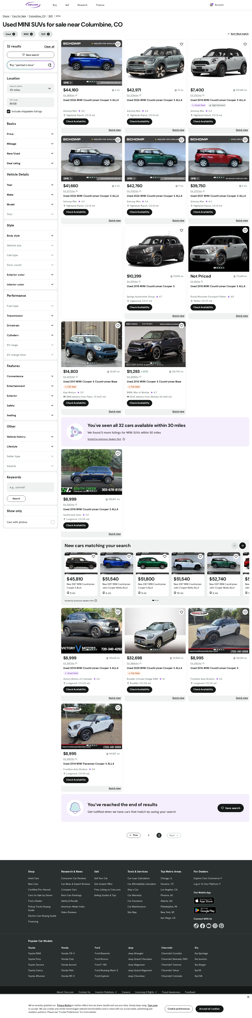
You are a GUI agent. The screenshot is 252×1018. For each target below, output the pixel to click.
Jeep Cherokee (136, 976)
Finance (100, 5)
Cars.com (153, 1005)
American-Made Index (73, 906)
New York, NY (167, 912)
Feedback (190, 992)
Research (82, 5)
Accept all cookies (209, 1008)
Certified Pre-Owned (39, 889)
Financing (33, 921)
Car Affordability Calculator (142, 883)
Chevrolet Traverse (171, 964)
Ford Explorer (102, 976)
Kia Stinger (200, 964)
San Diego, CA (168, 917)
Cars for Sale (19, 16)
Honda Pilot (67, 970)
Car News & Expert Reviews (75, 883)
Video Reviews (68, 912)
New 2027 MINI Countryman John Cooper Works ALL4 (116, 586)
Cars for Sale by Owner (40, 895)
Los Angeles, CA (169, 889)
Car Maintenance (137, 906)
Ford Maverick (102, 953)
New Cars (33, 883)
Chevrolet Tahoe (170, 970)
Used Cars (33, 878)
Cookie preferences (179, 1008)
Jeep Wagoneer (136, 964)
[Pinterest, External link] (221, 925)
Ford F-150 (100, 964)
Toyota (31, 947)
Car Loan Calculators (139, 878)
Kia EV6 (198, 976)
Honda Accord (68, 964)
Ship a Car (133, 889)
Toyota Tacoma (36, 964)
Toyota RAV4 (34, 953)
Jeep (130, 947)
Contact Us (84, 992)
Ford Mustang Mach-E (106, 970)
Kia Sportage (201, 953)
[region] (126, 1005)
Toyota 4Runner (36, 976)
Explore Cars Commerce (207, 878)
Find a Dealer (35, 900)
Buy (55, 5)
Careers (126, 992)
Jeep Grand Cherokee (140, 959)
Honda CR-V (68, 953)
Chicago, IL (166, 878)
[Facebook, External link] (202, 925)
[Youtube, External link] (208, 925)
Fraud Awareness (171, 992)
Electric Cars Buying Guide (42, 915)
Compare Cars (69, 889)
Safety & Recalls (69, 900)
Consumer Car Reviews (73, 878)
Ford (97, 947)
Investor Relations (104, 992)
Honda (64, 947)
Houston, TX (167, 883)
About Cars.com (65, 992)
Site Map (132, 912)
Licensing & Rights (144, 992)
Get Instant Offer (103, 883)
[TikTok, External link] (196, 925)
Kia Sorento (201, 959)
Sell (67, 5)
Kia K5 (198, 970)
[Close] (248, 997)
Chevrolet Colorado (171, 976)
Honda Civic (67, 959)
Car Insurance (135, 900)
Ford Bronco (101, 959)
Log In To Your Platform (206, 883)
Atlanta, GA (166, 900)
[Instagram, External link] (215, 925)
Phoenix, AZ (167, 895)
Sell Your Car (101, 878)
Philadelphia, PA (169, 906)
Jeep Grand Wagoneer (140, 970)
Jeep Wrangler (135, 953)
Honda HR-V (68, 976)
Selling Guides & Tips (105, 895)
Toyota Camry (35, 970)
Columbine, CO (37, 16)
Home (6, 16)
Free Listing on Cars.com (107, 889)
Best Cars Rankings (71, 895)
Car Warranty (134, 895)
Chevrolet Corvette (171, 953)
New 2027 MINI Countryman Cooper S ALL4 (80, 586)
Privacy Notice (64, 1005)
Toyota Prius (34, 959)
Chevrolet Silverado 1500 (174, 959)
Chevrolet (166, 947)
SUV (51, 16)
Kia (196, 947)
